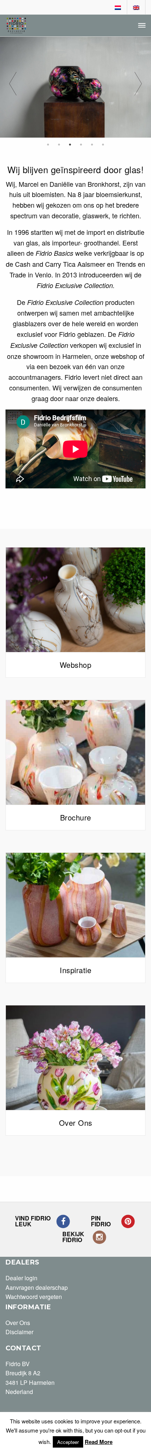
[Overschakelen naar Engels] (136, 7)
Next (138, 87)
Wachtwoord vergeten (33, 1296)
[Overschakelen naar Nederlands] (118, 7)
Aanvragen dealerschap (36, 1287)
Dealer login (21, 1278)
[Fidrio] (16, 26)
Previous (12, 87)
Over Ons (17, 1322)
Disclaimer (19, 1332)
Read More (99, 1442)
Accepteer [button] (68, 1441)
